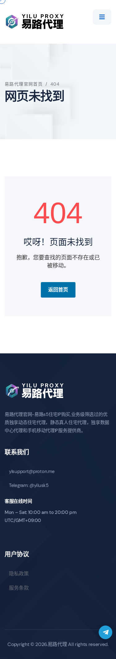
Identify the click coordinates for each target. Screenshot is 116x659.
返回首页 (58, 289)
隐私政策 (19, 573)
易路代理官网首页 (24, 84)
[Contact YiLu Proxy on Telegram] (105, 632)
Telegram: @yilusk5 (29, 485)
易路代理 (57, 644)
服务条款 (19, 588)
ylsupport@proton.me (31, 471)
